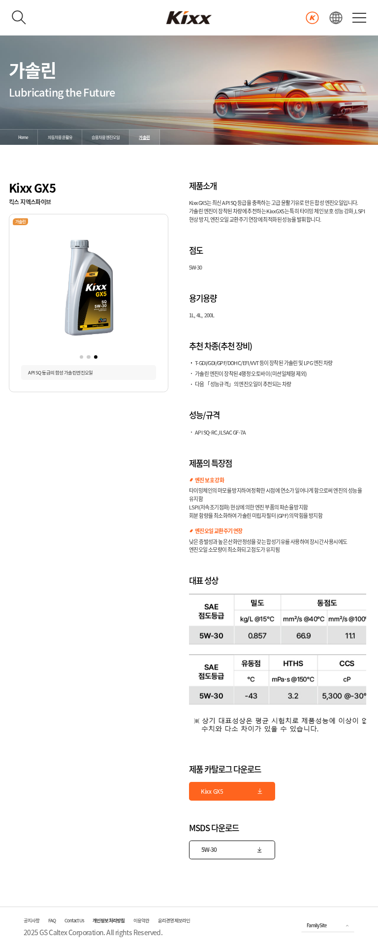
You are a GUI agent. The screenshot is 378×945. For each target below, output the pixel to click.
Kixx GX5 (212, 791)
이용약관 (141, 920)
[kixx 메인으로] (189, 17)
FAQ (52, 920)
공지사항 (31, 920)
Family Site (316, 925)
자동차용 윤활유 (60, 137)
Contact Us (74, 920)
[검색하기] (19, 17)
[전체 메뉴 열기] (359, 17)
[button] (81, 357)
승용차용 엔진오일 (106, 137)
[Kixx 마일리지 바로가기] (312, 18)
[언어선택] (336, 18)
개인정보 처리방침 (109, 920)
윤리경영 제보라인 (174, 920)
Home (23, 137)
